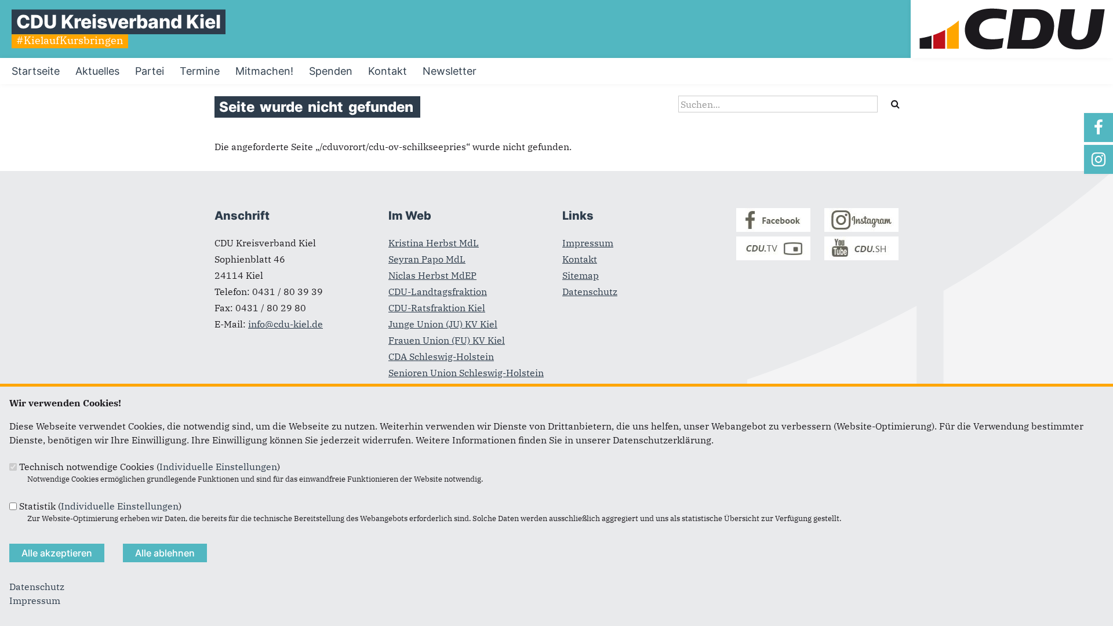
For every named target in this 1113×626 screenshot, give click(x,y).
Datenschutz (589, 291)
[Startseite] (1012, 7)
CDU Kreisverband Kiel (118, 21)
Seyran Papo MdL (426, 259)
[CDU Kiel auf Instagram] (861, 228)
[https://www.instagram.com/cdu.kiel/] (1098, 159)
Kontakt (579, 259)
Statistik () (100, 506)
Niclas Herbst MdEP (432, 275)
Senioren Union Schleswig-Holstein (466, 372)
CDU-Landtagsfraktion (437, 291)
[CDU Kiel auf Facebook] (773, 228)
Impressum (587, 243)
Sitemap (580, 275)
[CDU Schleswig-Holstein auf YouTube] (861, 257)
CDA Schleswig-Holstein (441, 356)
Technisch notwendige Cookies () (149, 466)
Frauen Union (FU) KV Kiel (446, 340)
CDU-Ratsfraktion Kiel (436, 308)
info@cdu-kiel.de (285, 324)
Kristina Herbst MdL (433, 243)
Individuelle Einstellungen (218, 466)
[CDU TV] (773, 257)
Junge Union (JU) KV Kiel (442, 324)
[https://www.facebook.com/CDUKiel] (1098, 127)
